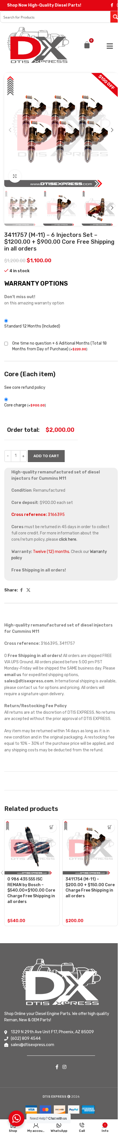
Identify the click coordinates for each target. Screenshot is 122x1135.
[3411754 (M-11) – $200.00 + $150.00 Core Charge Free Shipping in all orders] (90, 846)
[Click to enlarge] (15, 176)
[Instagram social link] (64, 1067)
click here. (68, 539)
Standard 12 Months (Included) (32, 326)
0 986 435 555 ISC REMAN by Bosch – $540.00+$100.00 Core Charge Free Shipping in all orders (31, 890)
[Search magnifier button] (116, 17)
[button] (10, 130)
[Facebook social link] (111, 5)
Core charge (25, 405)
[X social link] (28, 590)
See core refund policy (24, 387)
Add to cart (46, 456)
